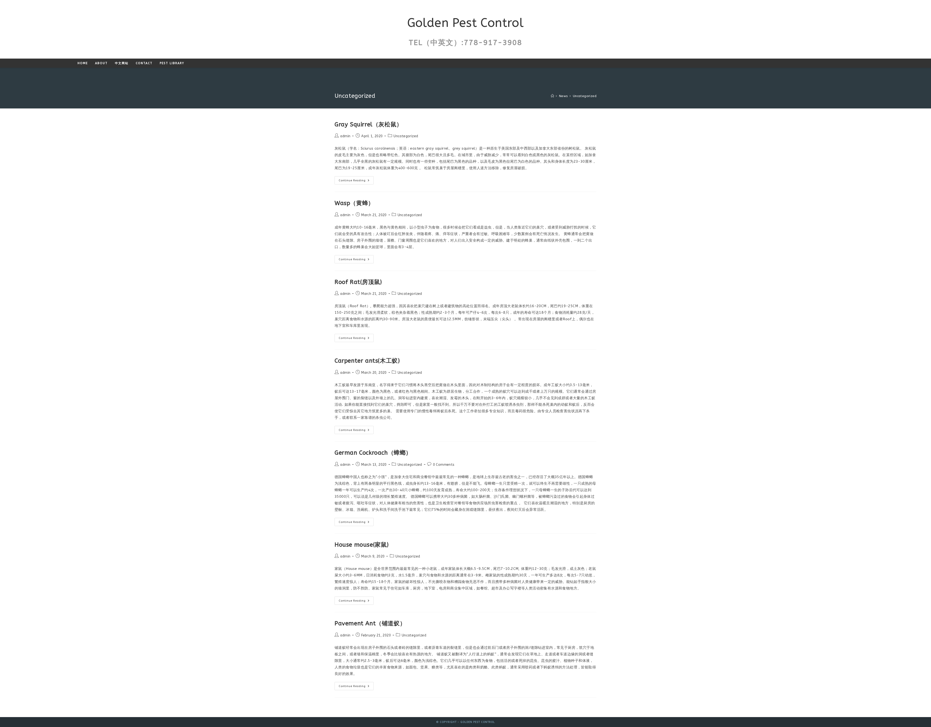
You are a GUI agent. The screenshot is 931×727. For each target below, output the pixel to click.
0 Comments (444, 465)
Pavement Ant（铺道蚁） (370, 623)
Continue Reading (356, 181)
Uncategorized (584, 96)
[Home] (552, 96)
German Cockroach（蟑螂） (373, 452)
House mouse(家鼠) (362, 544)
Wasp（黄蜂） (354, 203)
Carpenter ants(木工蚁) (367, 360)
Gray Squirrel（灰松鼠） (368, 124)
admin (345, 136)
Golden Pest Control (465, 23)
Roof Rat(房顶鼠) (358, 282)
